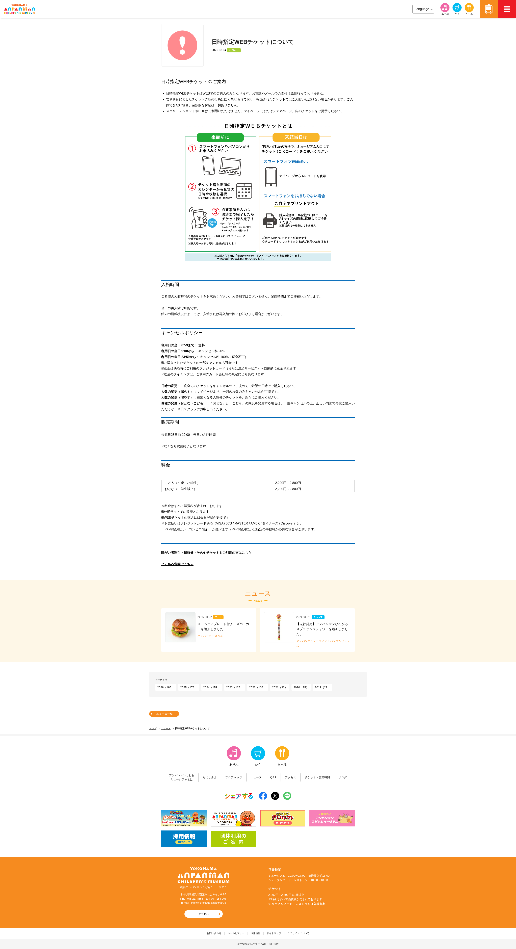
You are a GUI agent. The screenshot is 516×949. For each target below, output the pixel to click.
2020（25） (301, 687)
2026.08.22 (205, 617)
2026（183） (165, 687)
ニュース (166, 728)
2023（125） (234, 687)
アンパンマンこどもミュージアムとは (181, 777)
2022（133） (257, 687)
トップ (152, 728)
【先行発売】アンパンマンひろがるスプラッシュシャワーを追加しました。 (322, 629)
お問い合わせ (214, 933)
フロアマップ (233, 777)
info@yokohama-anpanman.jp (208, 902)
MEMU (507, 9)
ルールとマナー (236, 933)
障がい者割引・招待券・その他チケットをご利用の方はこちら (206, 552)
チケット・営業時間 (317, 777)
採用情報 (255, 933)
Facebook (263, 796)
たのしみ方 (210, 777)
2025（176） (188, 687)
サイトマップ (274, 933)
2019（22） (322, 687)
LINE (287, 796)
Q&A (273, 777)
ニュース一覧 (164, 713)
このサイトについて (298, 933)
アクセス (489, 9)
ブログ (342, 777)
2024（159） (211, 687)
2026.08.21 (303, 617)
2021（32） (279, 687)
